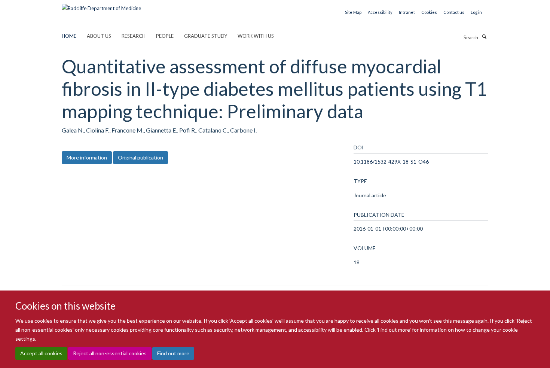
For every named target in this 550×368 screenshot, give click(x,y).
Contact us (453, 12)
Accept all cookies (41, 353)
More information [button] (87, 157)
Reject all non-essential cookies (110, 353)
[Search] (484, 37)
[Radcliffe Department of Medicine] (101, 6)
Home (69, 36)
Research (134, 36)
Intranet (407, 12)
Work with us (256, 36)
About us (99, 36)
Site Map (353, 12)
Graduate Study (205, 36)
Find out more (173, 353)
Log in (476, 12)
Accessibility (380, 12)
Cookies (429, 12)
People (165, 36)
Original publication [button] (140, 157)
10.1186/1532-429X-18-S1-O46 (391, 161)
